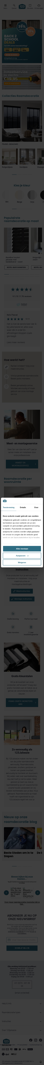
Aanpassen (20, 555)
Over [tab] (36, 507)
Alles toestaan (22, 549)
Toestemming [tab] (8, 507)
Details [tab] (23, 507)
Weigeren (22, 562)
